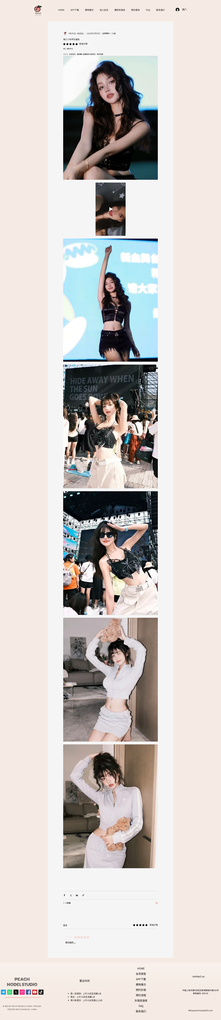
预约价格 (141, 990)
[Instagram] (22, 992)
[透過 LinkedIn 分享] (77, 895)
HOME (141, 968)
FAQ (141, 1006)
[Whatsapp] (9, 992)
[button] (104, 10)
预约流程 (141, 995)
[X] (15, 992)
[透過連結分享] (83, 895)
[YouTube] (34, 992)
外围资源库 (141, 1000)
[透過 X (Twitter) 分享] (70, 895)
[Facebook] (28, 992)
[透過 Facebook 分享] (64, 895)
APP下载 (141, 979)
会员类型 (141, 974)
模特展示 (141, 984)
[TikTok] (40, 992)
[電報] (3, 992)
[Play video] (110, 209)
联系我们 (141, 1011)
